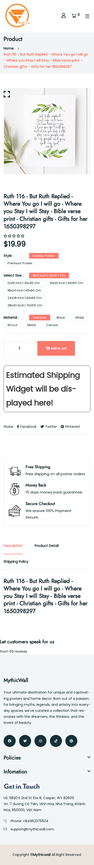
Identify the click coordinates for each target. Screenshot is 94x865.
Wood (12, 325)
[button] (14, 236)
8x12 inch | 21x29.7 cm (49, 275)
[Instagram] (40, 741)
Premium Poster (20, 263)
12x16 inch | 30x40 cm (23, 283)
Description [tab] (13, 545)
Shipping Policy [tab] (16, 561)
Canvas (52, 325)
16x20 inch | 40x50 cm (66, 283)
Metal (31, 325)
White (79, 317)
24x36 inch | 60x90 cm (24, 298)
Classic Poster (44, 255)
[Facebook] (10, 741)
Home (9, 48)
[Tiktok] (56, 741)
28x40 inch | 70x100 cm (24, 305)
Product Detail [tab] (47, 545)
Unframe (40, 317)
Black (61, 317)
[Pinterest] (71, 741)
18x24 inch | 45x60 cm (24, 290)
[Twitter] (25, 741)
